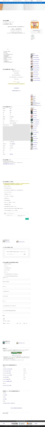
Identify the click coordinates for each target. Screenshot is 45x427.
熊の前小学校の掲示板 (35, 111)
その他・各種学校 (40, 2)
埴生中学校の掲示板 (34, 140)
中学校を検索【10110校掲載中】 (36, 63)
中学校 (14, 2)
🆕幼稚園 (33, 20)
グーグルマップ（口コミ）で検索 (7, 385)
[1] (18, 216)
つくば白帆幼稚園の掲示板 (35, 142)
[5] (21, 216)
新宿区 (10, 110)
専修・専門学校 (35, 2)
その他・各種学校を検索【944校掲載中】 (36, 80)
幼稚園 (3, 2)
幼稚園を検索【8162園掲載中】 (36, 55)
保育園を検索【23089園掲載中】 (36, 57)
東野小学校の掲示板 (34, 136)
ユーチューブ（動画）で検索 (6, 379)
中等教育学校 (24, 2)
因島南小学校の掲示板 (35, 144)
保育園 (6, 2)
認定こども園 (9, 2)
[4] (20, 216)
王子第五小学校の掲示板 (35, 115)
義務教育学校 (20, 2)
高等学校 (17, 2)
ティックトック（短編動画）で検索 (7, 381)
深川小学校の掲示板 (34, 146)
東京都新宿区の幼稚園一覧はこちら (16, 90)
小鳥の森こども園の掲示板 (35, 138)
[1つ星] (13, 81)
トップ (31, 20)
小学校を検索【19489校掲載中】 (36, 61)
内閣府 (4, 423)
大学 (27, 2)
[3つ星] (14, 81)
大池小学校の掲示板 (34, 113)
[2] (19, 216)
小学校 (12, 2)
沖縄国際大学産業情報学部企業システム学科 (37, 105)
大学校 (32, 2)
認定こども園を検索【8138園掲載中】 (36, 59)
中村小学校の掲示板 (34, 134)
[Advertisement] (22, 15)
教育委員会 (36, 423)
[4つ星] (15, 81)
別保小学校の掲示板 (34, 109)
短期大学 (30, 2)
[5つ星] (16, 81)
